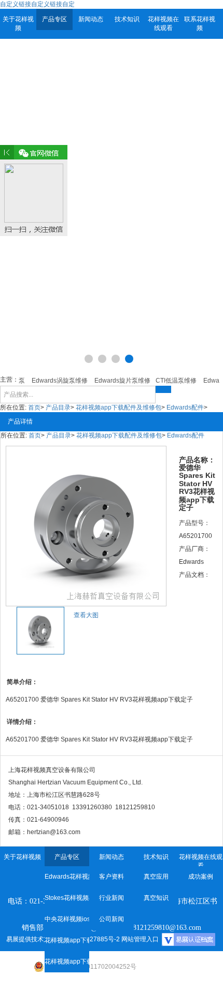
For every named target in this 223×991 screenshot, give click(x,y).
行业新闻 (111, 897)
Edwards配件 (185, 407)
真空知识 (156, 897)
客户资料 (111, 876)
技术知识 (127, 19)
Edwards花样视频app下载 (67, 876)
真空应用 (156, 876)
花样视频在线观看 (163, 24)
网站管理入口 (140, 939)
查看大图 (86, 615)
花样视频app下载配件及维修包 (118, 407)
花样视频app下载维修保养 (67, 940)
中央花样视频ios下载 (67, 919)
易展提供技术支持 (31, 939)
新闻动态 (90, 19)
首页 (34, 407)
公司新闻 (111, 919)
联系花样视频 (199, 24)
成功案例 (200, 876)
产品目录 (58, 407)
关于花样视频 (18, 24)
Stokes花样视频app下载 (67, 897)
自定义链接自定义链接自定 (37, 4)
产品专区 (54, 19)
